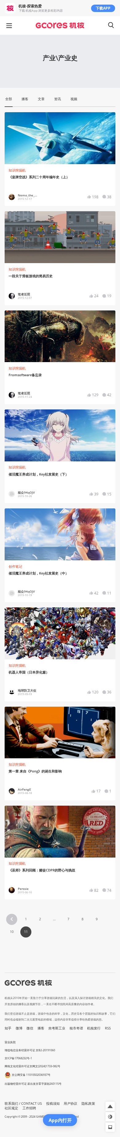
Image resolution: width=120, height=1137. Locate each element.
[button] (11, 919)
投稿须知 (53, 1103)
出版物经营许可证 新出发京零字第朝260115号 (33, 1084)
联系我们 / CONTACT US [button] (23, 1103)
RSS (108, 1028)
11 (26, 932)
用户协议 (70, 1103)
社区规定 (11, 1108)
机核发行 (94, 1028)
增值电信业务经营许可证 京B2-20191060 (30, 1050)
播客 (41, 1028)
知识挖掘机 (17, 170)
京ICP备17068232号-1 (18, 1058)
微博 (19, 1028)
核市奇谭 (76, 1028)
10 (12, 932)
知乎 (8, 1028)
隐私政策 (88, 1103)
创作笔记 (15, 566)
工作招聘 (29, 1108)
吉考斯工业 (56, 1028)
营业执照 (10, 1042)
